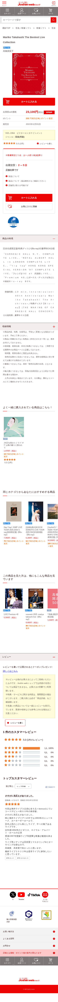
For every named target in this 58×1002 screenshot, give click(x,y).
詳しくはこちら (10, 671)
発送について (13, 176)
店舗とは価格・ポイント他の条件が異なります (22, 953)
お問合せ (6, 946)
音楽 (53, 28)
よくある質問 (8, 939)
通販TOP (6, 28)
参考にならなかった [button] (23, 858)
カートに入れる (29, 101)
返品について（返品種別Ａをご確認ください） (27, 181)
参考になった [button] (10, 858)
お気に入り (36, 963)
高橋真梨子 (8, 51)
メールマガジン (45, 900)
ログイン (54, 5)
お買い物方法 (8, 931)
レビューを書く (46, 144)
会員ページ (22, 963)
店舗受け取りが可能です (18, 185)
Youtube (21, 899)
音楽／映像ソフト (23, 28)
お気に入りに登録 (29, 206)
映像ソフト (41, 28)
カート (50, 963)
